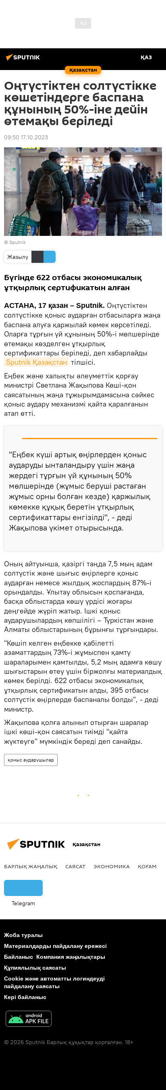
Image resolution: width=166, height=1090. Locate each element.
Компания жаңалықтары (70, 957)
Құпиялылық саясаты (35, 967)
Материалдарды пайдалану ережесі (55, 946)
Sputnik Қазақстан (36, 362)
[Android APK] (28, 1020)
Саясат (75, 866)
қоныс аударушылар (31, 760)
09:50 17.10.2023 (26, 137)
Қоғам (147, 866)
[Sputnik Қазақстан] (24, 60)
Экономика (111, 866)
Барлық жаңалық (30, 866)
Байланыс (18, 957)
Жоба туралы (23, 935)
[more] (153, 542)
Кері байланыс (25, 997)
